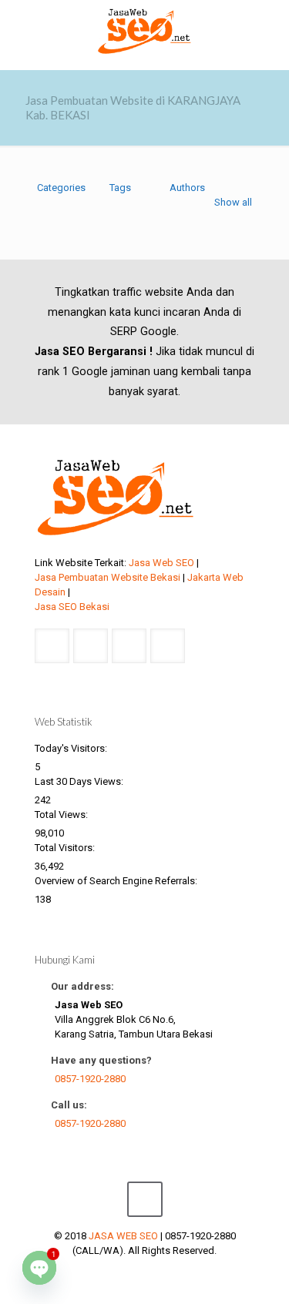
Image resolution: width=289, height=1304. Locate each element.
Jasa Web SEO (161, 562)
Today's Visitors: (72, 748)
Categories (61, 187)
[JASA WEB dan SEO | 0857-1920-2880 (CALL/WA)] (144, 31)
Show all (233, 202)
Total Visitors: (66, 847)
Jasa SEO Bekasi (72, 606)
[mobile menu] (268, 31)
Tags (120, 187)
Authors (187, 187)
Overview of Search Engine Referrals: (117, 881)
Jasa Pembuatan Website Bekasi (107, 577)
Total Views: (62, 814)
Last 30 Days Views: (80, 781)
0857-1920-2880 (90, 1078)
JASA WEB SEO (123, 1236)
